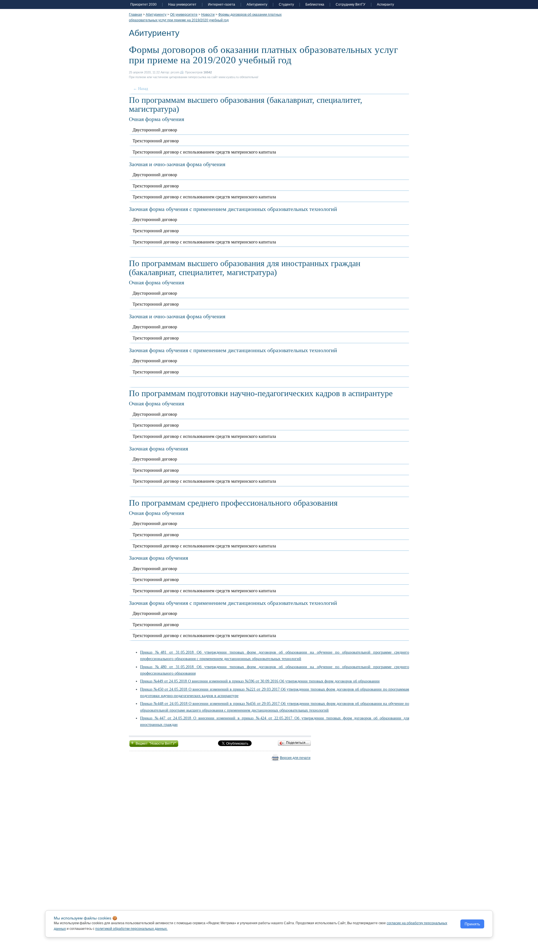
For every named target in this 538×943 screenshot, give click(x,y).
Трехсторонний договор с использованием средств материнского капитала (204, 152)
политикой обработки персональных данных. (131, 929)
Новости (208, 15)
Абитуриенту (257, 4)
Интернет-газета (221, 4)
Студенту (286, 4)
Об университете (184, 15)
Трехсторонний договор (156, 140)
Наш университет (182, 4)
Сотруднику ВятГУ (350, 4)
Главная (135, 15)
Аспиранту (385, 4)
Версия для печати (295, 758)
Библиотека (314, 4)
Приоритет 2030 (143, 4)
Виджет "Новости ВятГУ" (154, 743)
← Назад (140, 89)
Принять (472, 924)
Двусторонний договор (155, 129)
